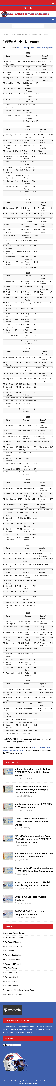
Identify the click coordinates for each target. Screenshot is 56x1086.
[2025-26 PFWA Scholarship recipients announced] (8, 914)
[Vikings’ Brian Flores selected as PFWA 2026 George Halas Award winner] (8, 771)
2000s (38, 48)
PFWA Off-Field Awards (12, 960)
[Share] (30, 8)
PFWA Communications (12, 946)
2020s (50, 48)
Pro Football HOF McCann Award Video (18, 990)
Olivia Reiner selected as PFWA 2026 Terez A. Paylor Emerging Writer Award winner (31, 789)
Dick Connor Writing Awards (14, 933)
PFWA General (8, 951)
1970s (25, 48)
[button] (52, 3)
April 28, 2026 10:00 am (25, 903)
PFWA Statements (10, 986)
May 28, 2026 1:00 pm (24, 860)
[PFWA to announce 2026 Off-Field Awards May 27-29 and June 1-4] (8, 885)
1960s (18, 48)
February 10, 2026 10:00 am (26, 918)
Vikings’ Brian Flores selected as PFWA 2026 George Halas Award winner (32, 772)
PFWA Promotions (10, 973)
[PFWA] (28, 16)
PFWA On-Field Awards (12, 964)
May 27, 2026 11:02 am (24, 889)
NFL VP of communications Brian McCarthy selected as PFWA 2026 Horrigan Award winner (33, 839)
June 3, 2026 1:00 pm (24, 796)
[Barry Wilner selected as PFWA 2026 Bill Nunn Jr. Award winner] (8, 856)
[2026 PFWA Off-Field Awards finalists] (8, 899)
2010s (44, 48)
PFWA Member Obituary (12, 955)
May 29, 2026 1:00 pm (24, 845)
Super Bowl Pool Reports (13, 994)
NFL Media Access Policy (13, 938)
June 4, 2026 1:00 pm (24, 778)
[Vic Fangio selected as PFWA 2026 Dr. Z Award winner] (8, 806)
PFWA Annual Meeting (12, 942)
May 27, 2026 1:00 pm (24, 874)
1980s (31, 48)
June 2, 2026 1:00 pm (24, 810)
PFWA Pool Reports (10, 968)
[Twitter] (25, 8)
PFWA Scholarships (10, 981)
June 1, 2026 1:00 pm (24, 828)
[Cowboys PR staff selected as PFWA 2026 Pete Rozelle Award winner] (8, 821)
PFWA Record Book (10, 977)
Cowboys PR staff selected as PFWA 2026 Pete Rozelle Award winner (31, 821)
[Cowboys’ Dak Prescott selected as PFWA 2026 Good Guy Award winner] (8, 870)
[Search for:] (28, 26)
